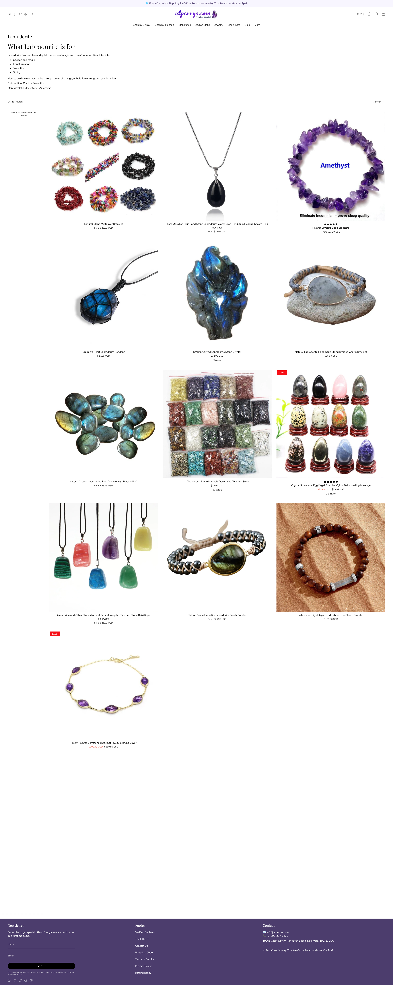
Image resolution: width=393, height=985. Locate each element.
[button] (376, 14)
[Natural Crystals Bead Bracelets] (330, 166)
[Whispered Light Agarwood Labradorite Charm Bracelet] (330, 557)
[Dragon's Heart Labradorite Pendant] (103, 294)
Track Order (142, 939)
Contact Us (141, 946)
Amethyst (45, 88)
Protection (39, 83)
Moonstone (31, 88)
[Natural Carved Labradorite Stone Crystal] (217, 294)
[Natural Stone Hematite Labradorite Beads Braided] (217, 557)
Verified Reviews (145, 932)
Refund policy (143, 973)
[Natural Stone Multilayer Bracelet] (103, 166)
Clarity (27, 83)
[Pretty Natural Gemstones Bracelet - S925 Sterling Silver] (103, 685)
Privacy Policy (58, 972)
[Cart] (383, 14)
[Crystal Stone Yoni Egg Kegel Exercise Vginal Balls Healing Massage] (330, 424)
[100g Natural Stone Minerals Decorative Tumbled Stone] (217, 424)
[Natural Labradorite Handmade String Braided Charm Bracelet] (330, 294)
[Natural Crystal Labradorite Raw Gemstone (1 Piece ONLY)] (103, 424)
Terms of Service (144, 959)
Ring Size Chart (144, 952)
